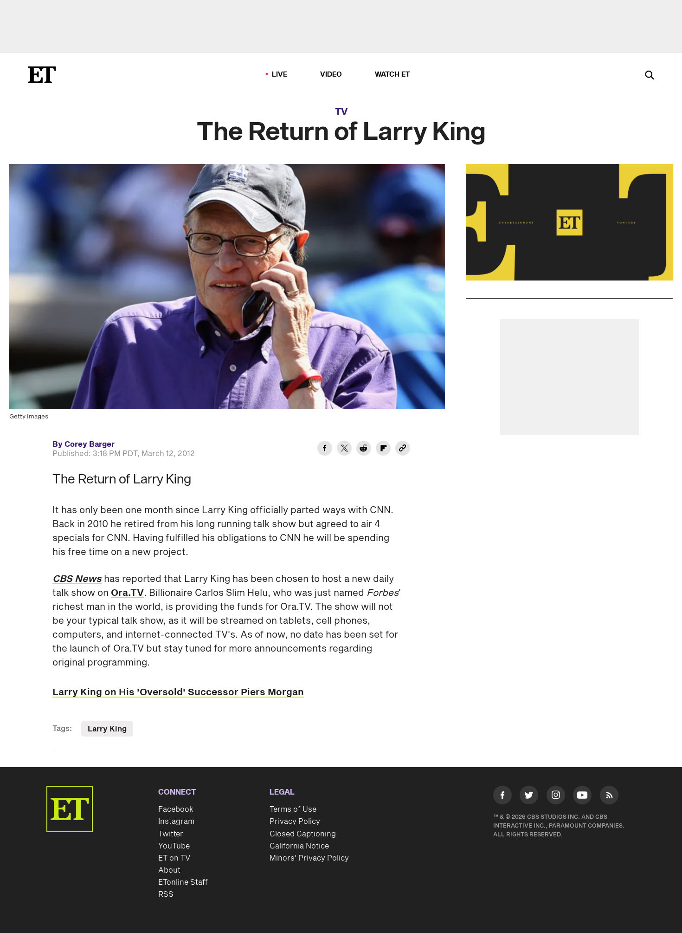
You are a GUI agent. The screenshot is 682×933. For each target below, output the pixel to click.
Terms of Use (293, 809)
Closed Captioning (303, 834)
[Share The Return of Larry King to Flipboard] (383, 449)
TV (341, 112)
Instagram (176, 821)
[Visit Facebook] (502, 797)
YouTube (174, 846)
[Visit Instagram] (556, 797)
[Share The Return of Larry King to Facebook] (324, 449)
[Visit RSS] (609, 797)
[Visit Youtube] (582, 795)
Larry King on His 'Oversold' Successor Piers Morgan (178, 692)
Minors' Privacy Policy (309, 858)
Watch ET (393, 74)
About (169, 870)
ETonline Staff (183, 882)
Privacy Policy (295, 821)
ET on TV (174, 858)
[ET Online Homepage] (42, 74)
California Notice (299, 846)
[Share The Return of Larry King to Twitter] (344, 449)
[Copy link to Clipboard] (402, 449)
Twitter (170, 834)
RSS (166, 894)
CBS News (77, 579)
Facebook (175, 809)
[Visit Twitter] (529, 797)
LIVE (280, 74)
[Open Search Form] (649, 76)
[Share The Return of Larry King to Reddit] (363, 449)
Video (331, 74)
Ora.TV (127, 593)
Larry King (107, 729)
